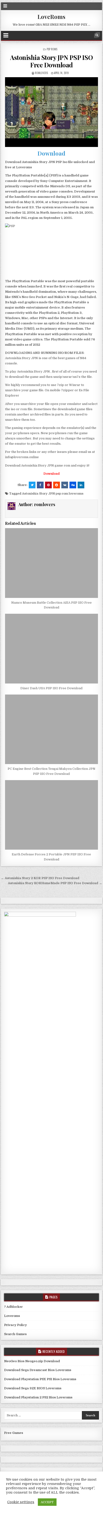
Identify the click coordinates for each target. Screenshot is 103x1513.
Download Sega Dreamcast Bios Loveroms (37, 1370)
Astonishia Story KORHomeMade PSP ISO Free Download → (55, 883)
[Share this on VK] (64, 485)
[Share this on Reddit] (56, 485)
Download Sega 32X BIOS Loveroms (32, 1388)
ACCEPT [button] (47, 1502)
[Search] (97, 35)
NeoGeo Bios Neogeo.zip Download (32, 1361)
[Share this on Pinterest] (48, 485)
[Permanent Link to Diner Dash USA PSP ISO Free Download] (51, 648)
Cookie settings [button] (20, 1502)
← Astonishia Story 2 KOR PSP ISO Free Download (40, 878)
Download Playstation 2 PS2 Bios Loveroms (38, 1397)
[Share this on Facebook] (40, 485)
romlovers (41, 73)
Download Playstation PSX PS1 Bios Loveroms (40, 1379)
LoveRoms (51, 16)
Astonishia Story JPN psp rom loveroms (52, 493)
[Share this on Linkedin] (81, 485)
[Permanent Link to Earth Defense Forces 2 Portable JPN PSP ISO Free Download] (51, 815)
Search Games (15, 1334)
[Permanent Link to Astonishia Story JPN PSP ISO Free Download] (51, 112)
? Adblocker (13, 1307)
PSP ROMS (52, 49)
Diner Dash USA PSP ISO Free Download (51, 688)
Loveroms (12, 1316)
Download (51, 153)
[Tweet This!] (32, 485)
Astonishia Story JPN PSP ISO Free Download (51, 61)
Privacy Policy (15, 1325)
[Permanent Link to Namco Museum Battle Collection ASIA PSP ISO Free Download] (51, 563)
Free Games (13, 1433)
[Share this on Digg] (72, 485)
